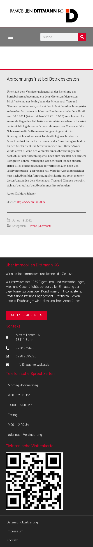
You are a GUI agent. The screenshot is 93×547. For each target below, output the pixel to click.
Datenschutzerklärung (22, 522)
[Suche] (82, 37)
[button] (10, 37)
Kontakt (13, 326)
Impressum (15, 531)
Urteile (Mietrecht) (40, 226)
